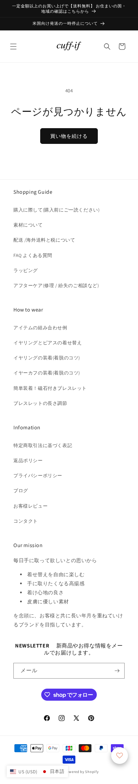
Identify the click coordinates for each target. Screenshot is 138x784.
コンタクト (25, 521)
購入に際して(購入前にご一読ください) (56, 210)
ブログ (20, 491)
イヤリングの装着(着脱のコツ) (46, 358)
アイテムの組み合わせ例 (40, 328)
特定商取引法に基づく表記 (42, 445)
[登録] (117, 671)
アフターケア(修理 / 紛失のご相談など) (56, 285)
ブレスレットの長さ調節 (40, 403)
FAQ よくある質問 (32, 255)
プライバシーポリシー (37, 475)
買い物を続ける (69, 136)
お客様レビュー (30, 506)
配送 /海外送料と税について (44, 240)
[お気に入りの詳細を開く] (119, 755)
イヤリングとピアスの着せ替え (47, 343)
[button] (13, 46)
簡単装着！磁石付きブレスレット (50, 388)
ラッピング (25, 270)
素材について (28, 225)
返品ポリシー (28, 460)
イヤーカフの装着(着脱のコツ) (46, 373)
